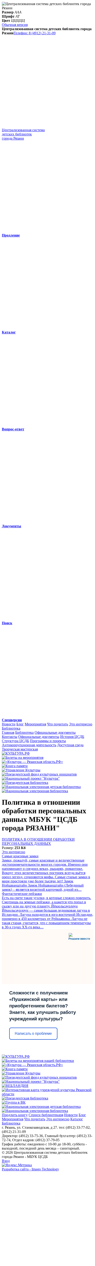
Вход (6, 1161)
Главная (8, 732)
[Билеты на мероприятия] (22, 758)
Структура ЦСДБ (15, 741)
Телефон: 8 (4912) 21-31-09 (35, 33)
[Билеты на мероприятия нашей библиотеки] (38, 1061)
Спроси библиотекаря (46, 1115)
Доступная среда (70, 745)
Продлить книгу (15, 1115)
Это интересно (80, 724)
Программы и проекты (48, 741)
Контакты (9, 737)
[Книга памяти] (15, 766)
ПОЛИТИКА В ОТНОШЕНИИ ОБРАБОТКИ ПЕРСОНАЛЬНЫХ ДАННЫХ (38, 841)
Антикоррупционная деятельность (29, 745)
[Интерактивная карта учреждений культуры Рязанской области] (47, 1094)
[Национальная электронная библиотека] (35, 791)
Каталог (76, 1119)
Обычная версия (15, 25)
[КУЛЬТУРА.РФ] (16, 753)
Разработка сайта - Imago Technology (30, 1169)
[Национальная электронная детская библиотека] (41, 787)
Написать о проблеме (33, 1033)
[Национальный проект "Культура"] (31, 778)
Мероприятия (35, 724)
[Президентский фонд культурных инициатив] (39, 774)
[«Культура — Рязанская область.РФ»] (32, 762)
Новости (8, 724)
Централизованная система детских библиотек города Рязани (23, 134)
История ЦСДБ (72, 737)
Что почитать (57, 724)
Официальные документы (55, 732)
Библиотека (11, 728)
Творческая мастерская (20, 749)
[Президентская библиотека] (25, 783)
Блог (20, 724)
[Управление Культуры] (21, 770)
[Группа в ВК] (14, 1102)
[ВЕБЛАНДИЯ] (15, 1086)
